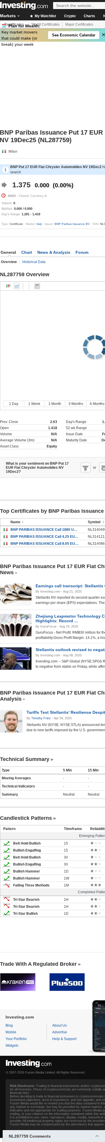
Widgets (12, 1046)
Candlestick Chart (8, 286)
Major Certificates (79, 24)
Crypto (70, 16)
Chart (26, 252)
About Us (59, 1025)
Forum (82, 252)
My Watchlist (45, 16)
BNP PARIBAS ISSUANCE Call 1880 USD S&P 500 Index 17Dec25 (44, 530)
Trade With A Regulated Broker (38, 964)
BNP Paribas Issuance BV (72, 223)
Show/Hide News (37, 286)
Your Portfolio (16, 1039)
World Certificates (46, 24)
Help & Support (64, 1039)
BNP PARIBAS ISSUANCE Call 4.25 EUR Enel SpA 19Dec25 (44, 537)
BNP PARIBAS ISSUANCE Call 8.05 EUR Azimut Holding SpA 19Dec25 (44, 544)
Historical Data (34, 262)
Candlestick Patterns (26, 818)
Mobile (11, 1032)
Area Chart (16, 286)
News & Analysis (53, 252)
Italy (39, 223)
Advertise (59, 1032)
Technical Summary (24, 759)
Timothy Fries (41, 718)
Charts (89, 16)
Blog (9, 1025)
